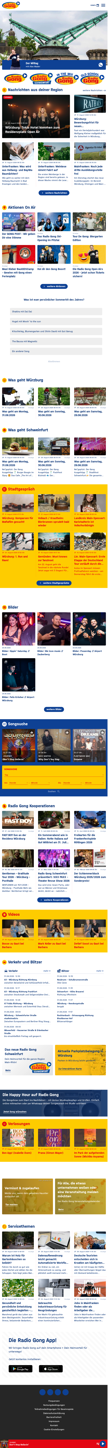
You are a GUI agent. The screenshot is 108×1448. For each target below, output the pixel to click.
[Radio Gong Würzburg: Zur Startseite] (11, 5)
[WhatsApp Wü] (65, 1392)
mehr (47, 971)
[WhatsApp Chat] (101, 65)
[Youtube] (58, 1392)
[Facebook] (42, 1392)
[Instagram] (50, 1392)
